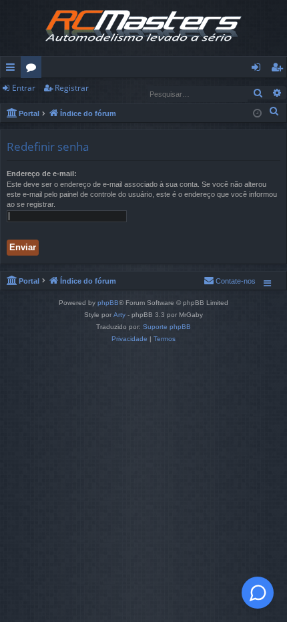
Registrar (72, 87)
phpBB (108, 302)
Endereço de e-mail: (42, 174)
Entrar (23, 87)
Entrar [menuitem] (259, 69)
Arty (119, 314)
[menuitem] (274, 110)
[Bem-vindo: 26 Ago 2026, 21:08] (257, 112)
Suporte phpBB (167, 326)
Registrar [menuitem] (279, 69)
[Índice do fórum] (143, 28)
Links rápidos (13, 69)
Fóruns (33, 69)
